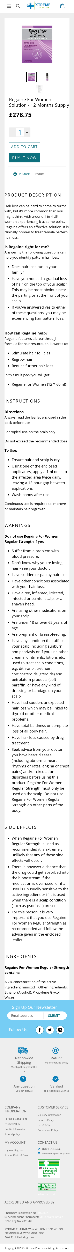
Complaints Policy (48, 1130)
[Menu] (9, 5)
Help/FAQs (44, 1125)
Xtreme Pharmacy (36, 1248)
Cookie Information (15, 1129)
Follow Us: (18, 1029)
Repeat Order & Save (17, 1155)
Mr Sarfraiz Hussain (51, 1217)
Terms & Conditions (16, 1118)
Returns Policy (46, 1120)
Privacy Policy (12, 1124)
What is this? (46, 1194)
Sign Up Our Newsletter (34, 1007)
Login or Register (14, 1150)
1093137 (43, 1213)
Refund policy (12, 1134)
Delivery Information (49, 1115)
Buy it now (24, 157)
